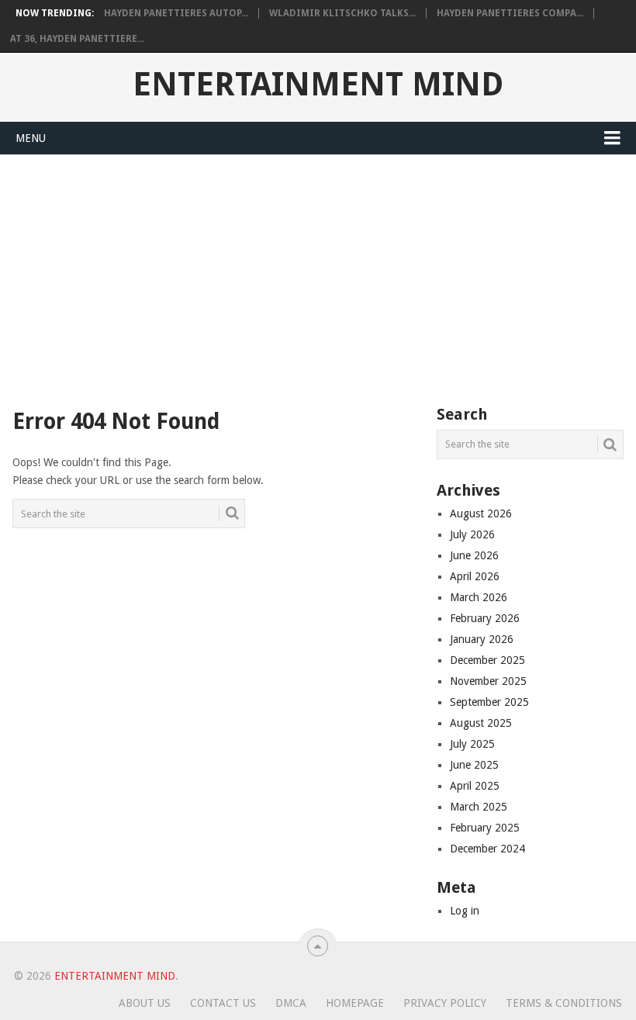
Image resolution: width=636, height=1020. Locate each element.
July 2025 (472, 744)
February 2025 (485, 827)
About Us (145, 1003)
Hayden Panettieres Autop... (176, 13)
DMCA (290, 1003)
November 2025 (488, 681)
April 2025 (474, 786)
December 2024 (487, 848)
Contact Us (223, 1003)
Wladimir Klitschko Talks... (342, 13)
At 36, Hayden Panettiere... (77, 38)
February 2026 (485, 618)
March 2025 (478, 806)
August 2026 (481, 513)
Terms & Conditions (564, 1003)
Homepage (355, 1003)
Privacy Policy (444, 1003)
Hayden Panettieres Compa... (510, 13)
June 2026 (474, 555)
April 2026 (474, 576)
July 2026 (472, 534)
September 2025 (489, 702)
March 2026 (478, 597)
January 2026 (481, 639)
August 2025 (481, 723)
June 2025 (474, 765)
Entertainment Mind (318, 84)
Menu (31, 138)
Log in (464, 910)
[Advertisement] (318, 271)
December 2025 (487, 660)
